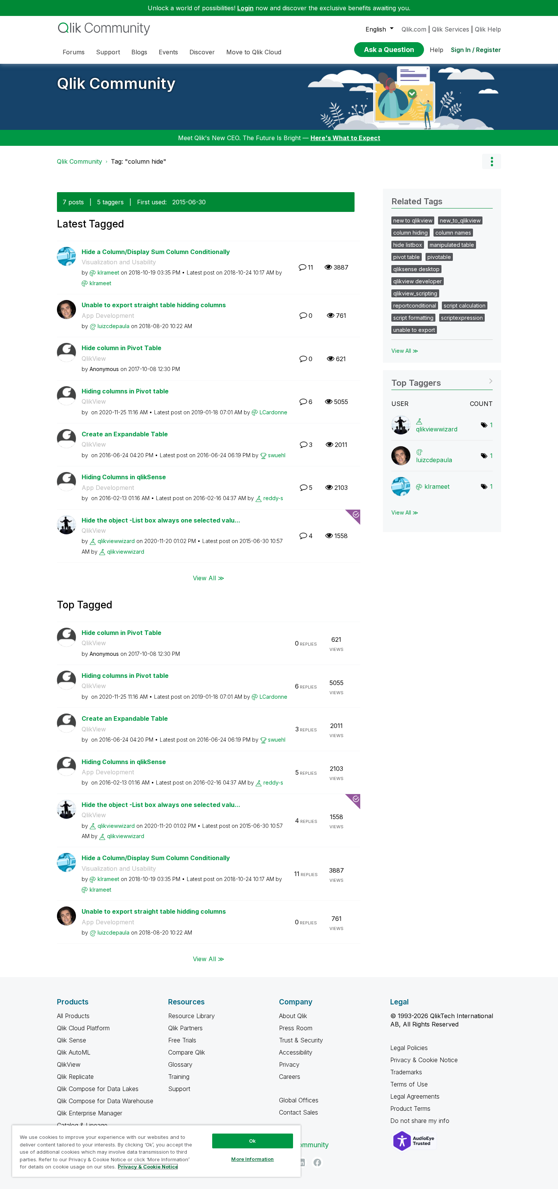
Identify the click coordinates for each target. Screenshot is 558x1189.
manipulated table (452, 245)
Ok (252, 1141)
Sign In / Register (476, 50)
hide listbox (407, 245)
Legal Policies (409, 1048)
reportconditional (414, 305)
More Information (252, 1159)
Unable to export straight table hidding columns (154, 305)
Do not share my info (420, 1120)
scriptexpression (462, 317)
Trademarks (406, 1072)
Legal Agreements (415, 1096)
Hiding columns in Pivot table (125, 391)
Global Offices (298, 1100)
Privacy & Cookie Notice (424, 1060)
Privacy (289, 1064)
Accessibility (295, 1052)
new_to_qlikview (460, 220)
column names (453, 232)
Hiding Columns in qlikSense (124, 477)
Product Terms (410, 1108)
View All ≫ (208, 577)
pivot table (406, 257)
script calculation (464, 305)
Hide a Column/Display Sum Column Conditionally (156, 252)
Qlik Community (116, 83)
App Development (108, 315)
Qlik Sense (71, 1040)
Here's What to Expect (345, 138)
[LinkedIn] (301, 1162)
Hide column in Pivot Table (121, 348)
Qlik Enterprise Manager (89, 1113)
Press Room (295, 1028)
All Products (73, 1016)
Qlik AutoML (73, 1052)
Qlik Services (450, 29)
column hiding (410, 232)
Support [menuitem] (108, 52)
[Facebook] (317, 1162)
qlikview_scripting (415, 293)
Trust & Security (301, 1040)
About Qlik (293, 1016)
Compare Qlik (186, 1052)
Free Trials (182, 1040)
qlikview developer (417, 281)
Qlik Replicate (75, 1076)
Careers (289, 1076)
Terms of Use (409, 1084)
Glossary (180, 1064)
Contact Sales (298, 1112)
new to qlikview (412, 220)
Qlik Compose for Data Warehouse (105, 1101)
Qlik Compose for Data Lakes (98, 1089)
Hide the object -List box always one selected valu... (161, 520)
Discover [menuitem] (202, 52)
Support (179, 1089)
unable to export (414, 330)
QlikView (94, 358)
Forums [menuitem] (74, 52)
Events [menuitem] (168, 52)
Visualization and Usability (119, 262)
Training (178, 1076)
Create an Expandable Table (125, 434)
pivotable (439, 257)
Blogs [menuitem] (139, 52)
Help (436, 50)
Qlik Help (488, 29)
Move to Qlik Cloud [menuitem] (253, 52)
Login (245, 8)
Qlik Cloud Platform (83, 1028)
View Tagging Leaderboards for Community (442, 380)
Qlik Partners (185, 1028)
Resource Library (191, 1016)
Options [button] (491, 161)
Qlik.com (414, 29)
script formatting (413, 317)
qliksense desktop (416, 269)
